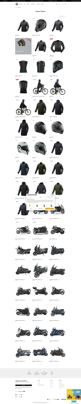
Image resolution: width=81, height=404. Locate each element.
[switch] (37, 205)
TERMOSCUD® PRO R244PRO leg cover (37, 259)
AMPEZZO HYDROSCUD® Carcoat (19, 177)
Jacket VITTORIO (34, 55)
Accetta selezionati (40, 208)
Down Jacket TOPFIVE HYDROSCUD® (19, 198)
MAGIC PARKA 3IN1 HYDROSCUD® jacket (20, 116)
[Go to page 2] (42, 364)
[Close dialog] (80, 390)
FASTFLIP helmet (17, 157)
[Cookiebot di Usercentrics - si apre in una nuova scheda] (51, 194)
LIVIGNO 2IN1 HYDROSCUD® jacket (54, 157)
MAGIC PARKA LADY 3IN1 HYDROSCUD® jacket (38, 96)
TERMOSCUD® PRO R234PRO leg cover (54, 279)
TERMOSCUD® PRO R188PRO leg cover (54, 361)
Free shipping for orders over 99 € (10, 0)
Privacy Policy (21, 388)
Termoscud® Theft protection (41, 385)
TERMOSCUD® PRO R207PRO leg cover (54, 320)
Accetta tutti (49, 208)
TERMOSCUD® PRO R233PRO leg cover (20, 279)
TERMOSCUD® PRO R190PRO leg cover (20, 361)
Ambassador (51, 386)
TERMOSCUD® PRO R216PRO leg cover (37, 320)
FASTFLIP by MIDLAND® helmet (36, 35)
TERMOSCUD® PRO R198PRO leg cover (20, 340)
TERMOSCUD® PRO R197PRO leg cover (37, 340)
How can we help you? (36, 374)
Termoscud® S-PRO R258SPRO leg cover (54, 218)
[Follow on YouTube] (21, 394)
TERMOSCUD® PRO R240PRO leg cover (37, 279)
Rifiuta (31, 208)
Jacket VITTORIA (51, 35)
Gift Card (51, 384)
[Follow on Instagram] (19, 394)
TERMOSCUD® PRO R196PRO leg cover (54, 340)
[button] (60, 4)
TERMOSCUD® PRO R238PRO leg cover (54, 259)
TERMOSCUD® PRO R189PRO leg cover (37, 361)
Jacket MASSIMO (17, 35)
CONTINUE (23, 385)
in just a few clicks (44, 374)
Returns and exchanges (40, 384)
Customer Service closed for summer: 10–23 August (35, 0)
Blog (50, 385)
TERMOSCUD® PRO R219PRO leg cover (20, 320)
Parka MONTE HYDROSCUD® (36, 116)
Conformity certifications (61, 386)
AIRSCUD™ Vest (17, 96)
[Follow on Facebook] (18, 394)
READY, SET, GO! (74, 401)
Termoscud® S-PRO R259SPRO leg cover (37, 218)
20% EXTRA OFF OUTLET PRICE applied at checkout (53, 0)
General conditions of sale (62, 385)
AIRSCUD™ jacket (51, 55)
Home (16, 7)
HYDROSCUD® (51, 96)
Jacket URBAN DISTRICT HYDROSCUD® (20, 218)
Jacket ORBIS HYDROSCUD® (35, 177)
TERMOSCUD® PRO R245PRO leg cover (20, 259)
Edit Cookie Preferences (61, 384)
